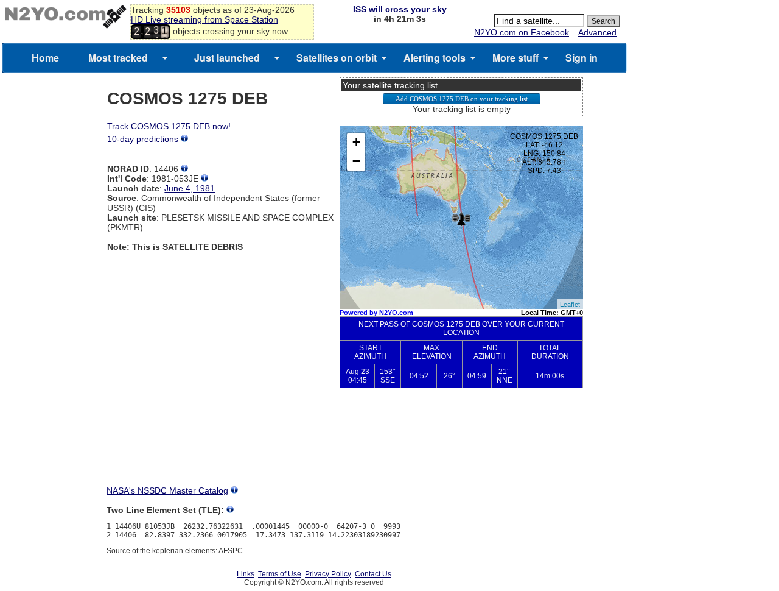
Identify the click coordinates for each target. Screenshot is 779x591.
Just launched (227, 58)
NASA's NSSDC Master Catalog (167, 490)
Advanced (597, 32)
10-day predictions (142, 139)
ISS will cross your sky (400, 9)
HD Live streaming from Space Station (204, 19)
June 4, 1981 (189, 188)
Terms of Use (279, 574)
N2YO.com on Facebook (521, 32)
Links (245, 574)
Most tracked (118, 58)
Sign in (581, 58)
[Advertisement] (461, 442)
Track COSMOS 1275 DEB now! (169, 126)
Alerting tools (434, 58)
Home (45, 58)
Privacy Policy (328, 574)
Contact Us (373, 574)
